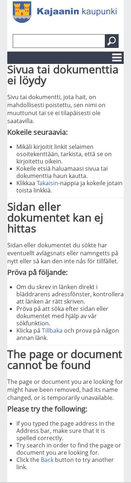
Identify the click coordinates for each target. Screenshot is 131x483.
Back (47, 460)
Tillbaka (52, 330)
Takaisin (47, 183)
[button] (112, 41)
